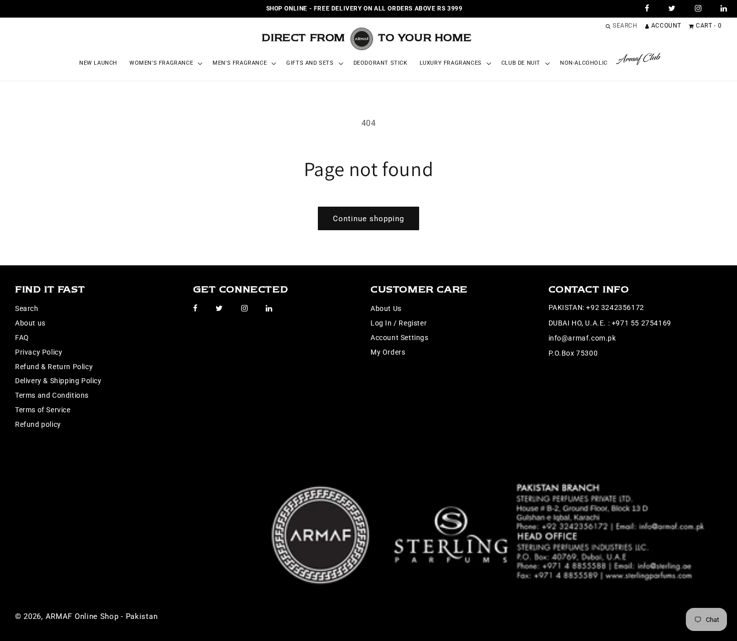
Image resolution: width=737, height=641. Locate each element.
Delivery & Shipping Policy (58, 381)
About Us (386, 308)
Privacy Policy (38, 352)
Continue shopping (368, 218)
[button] (165, 63)
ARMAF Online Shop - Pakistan (102, 616)
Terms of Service (43, 410)
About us (30, 323)
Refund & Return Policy (54, 367)
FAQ (22, 338)
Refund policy (38, 424)
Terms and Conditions (52, 395)
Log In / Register (399, 323)
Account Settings (400, 338)
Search (27, 308)
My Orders (388, 352)
